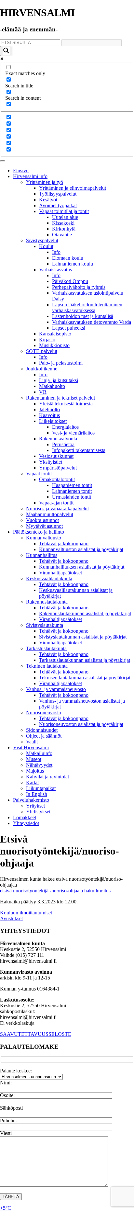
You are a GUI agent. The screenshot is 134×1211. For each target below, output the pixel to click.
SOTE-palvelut (41, 351)
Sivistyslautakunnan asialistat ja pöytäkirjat (83, 636)
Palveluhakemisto (31, 800)
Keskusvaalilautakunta (49, 578)
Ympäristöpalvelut (58, 467)
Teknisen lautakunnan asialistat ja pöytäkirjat (84, 677)
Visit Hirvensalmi (31, 747)
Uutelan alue (65, 217)
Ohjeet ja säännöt (43, 736)
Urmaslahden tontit (71, 497)
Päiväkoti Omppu (70, 281)
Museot (33, 759)
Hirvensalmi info (30, 176)
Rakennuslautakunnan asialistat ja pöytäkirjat (85, 613)
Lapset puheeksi (68, 328)
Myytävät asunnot (44, 526)
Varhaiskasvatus (55, 269)
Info (56, 252)
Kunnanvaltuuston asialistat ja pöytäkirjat (81, 549)
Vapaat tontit (39, 473)
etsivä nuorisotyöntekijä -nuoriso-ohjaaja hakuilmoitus (55, 890)
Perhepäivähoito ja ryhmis (78, 287)
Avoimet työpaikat (58, 205)
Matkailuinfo (39, 753)
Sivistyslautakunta (44, 625)
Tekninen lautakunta (47, 666)
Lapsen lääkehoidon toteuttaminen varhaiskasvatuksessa (87, 307)
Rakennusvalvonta (58, 438)
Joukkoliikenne (41, 368)
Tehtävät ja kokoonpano (63, 543)
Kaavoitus (49, 415)
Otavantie (62, 234)
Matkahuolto (52, 386)
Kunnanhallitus (41, 555)
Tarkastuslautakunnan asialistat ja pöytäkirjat (84, 660)
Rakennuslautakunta (47, 602)
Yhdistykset (38, 811)
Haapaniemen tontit (72, 485)
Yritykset (35, 806)
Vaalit (32, 741)
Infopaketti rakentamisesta (78, 450)
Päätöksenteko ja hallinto (38, 532)
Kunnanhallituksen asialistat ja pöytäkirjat (81, 567)
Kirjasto (47, 339)
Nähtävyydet (39, 765)
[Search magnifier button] (6, 51)
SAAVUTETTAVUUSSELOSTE (35, 1034)
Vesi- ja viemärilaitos (73, 433)
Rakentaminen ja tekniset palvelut (60, 398)
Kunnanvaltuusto (43, 537)
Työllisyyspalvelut (57, 194)
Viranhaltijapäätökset (60, 572)
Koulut (46, 246)
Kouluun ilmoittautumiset (26, 912)
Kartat (32, 782)
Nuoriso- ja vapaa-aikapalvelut (57, 508)
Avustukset (11, 918)
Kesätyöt (48, 199)
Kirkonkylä (63, 229)
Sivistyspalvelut (42, 240)
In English (36, 794)
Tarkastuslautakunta (46, 648)
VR (43, 392)
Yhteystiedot (26, 823)
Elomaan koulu (67, 258)
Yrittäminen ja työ (44, 182)
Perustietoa (63, 444)
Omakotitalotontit (57, 479)
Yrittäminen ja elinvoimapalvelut (72, 188)
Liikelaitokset (53, 421)
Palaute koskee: (16, 1070)
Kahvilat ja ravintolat (47, 776)
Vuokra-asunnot (42, 520)
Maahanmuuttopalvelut (49, 514)
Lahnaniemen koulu (72, 263)
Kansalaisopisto (55, 333)
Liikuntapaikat (41, 788)
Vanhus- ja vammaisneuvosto (56, 689)
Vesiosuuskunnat (56, 456)
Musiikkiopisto (54, 345)
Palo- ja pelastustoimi (61, 363)
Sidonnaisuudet (42, 730)
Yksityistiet (50, 462)
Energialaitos (65, 427)
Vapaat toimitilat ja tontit (64, 211)
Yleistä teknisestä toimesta (66, 403)
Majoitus (35, 771)
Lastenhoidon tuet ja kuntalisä (82, 316)
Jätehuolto (49, 409)
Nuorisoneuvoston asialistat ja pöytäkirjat (81, 724)
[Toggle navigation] (2, 161)
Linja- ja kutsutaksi (58, 380)
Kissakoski (63, 223)
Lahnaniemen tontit (72, 491)
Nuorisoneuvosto (43, 712)
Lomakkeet (24, 817)
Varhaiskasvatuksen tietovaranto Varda (91, 322)
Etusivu (21, 170)
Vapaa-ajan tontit (56, 502)
